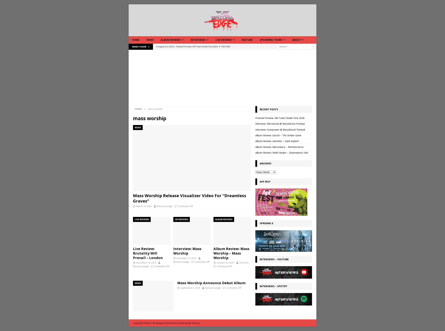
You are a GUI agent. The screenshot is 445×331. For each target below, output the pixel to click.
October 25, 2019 (225, 262)
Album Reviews (171, 39)
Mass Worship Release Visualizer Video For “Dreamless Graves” (189, 198)
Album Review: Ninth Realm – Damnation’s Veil (281, 152)
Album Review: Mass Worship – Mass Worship (231, 253)
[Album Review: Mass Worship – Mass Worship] (232, 231)
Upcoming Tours (271, 39)
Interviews (198, 39)
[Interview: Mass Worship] (192, 231)
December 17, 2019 (186, 258)
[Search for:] (294, 46)
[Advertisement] (222, 80)
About (296, 39)
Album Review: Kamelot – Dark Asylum (277, 141)
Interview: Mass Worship (187, 251)
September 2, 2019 (190, 287)
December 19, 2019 (146, 262)
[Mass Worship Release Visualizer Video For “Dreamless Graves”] (192, 158)
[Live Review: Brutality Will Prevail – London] (151, 231)
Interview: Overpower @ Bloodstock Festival (280, 129)
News (150, 39)
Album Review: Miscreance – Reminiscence (279, 147)
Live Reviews (224, 39)
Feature (247, 39)
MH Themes (194, 323)
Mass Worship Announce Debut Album (211, 283)
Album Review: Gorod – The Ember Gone (278, 135)
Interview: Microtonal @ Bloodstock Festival (280, 123)
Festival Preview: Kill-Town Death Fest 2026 (280, 118)
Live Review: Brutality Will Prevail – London (148, 253)
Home (135, 39)
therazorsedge (164, 206)
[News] (153, 296)
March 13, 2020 (144, 206)
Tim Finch (244, 262)
